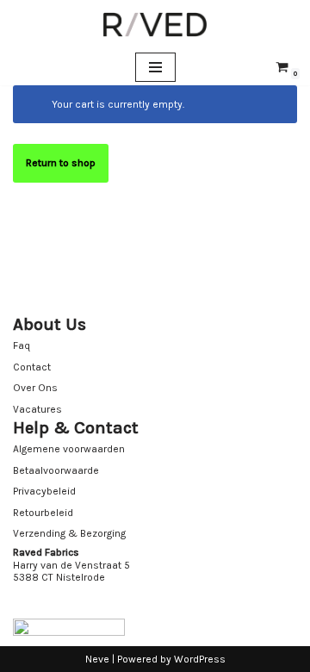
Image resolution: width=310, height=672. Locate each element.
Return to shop (61, 163)
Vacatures (37, 409)
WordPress (200, 659)
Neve (97, 659)
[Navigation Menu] (155, 67)
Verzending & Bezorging (69, 533)
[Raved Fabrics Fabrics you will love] (155, 24)
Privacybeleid (44, 491)
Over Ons (35, 388)
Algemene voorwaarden (69, 449)
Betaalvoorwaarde (56, 470)
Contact (32, 367)
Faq (21, 345)
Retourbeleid (43, 513)
